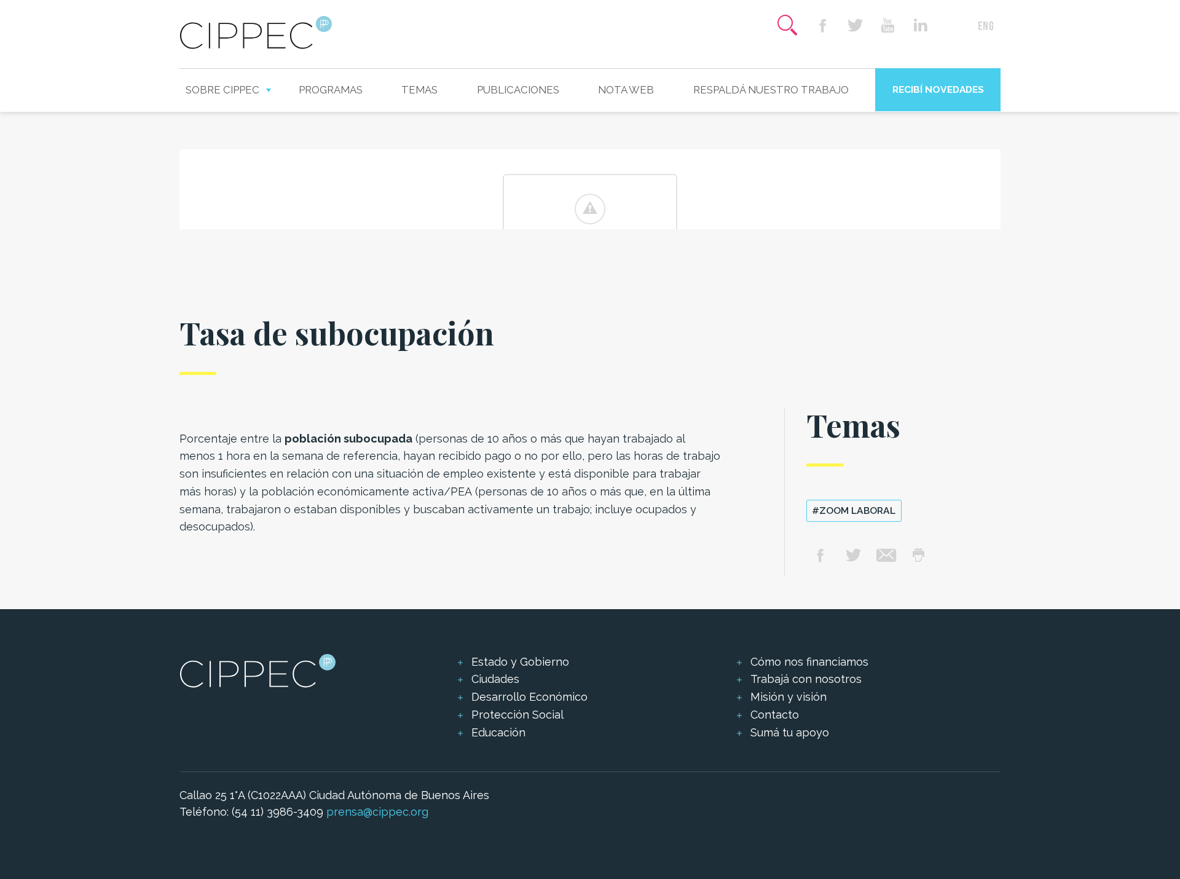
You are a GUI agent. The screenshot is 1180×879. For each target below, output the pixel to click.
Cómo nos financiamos (809, 661)
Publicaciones (518, 90)
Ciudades (495, 678)
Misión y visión (788, 696)
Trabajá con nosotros (806, 678)
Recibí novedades (938, 89)
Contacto (774, 714)
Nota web (626, 90)
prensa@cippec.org (377, 811)
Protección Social (517, 714)
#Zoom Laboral (853, 510)
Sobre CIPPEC (222, 90)
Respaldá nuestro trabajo (771, 90)
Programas (331, 90)
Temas (419, 90)
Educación (498, 732)
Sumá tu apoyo (789, 732)
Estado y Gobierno (520, 661)
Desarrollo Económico (529, 696)
